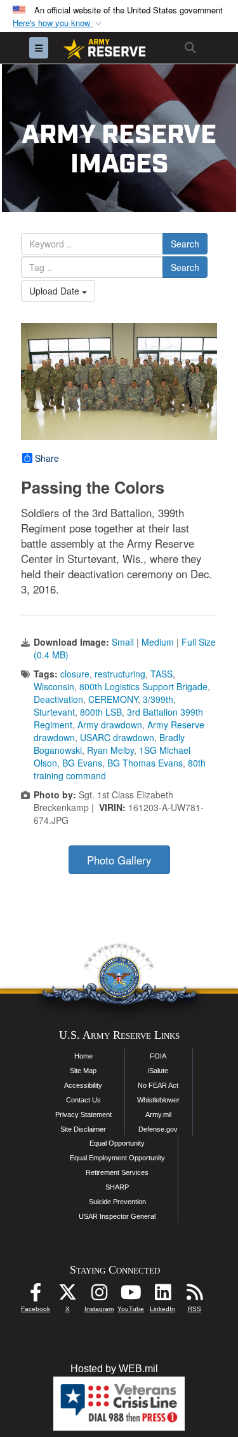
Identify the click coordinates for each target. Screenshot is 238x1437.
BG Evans (82, 762)
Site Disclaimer (83, 1129)
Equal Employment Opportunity (117, 1158)
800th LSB (101, 711)
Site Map (83, 1070)
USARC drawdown (117, 737)
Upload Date (55, 290)
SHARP (117, 1187)
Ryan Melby (110, 750)
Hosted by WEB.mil (114, 1368)
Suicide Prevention (117, 1201)
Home (83, 1056)
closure (74, 673)
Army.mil (158, 1114)
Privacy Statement (83, 1114)
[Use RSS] (194, 1295)
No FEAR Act (158, 1085)
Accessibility (83, 1085)
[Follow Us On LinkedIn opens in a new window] (162, 1295)
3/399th (158, 699)
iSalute (158, 1070)
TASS (161, 673)
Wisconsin (54, 686)
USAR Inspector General (117, 1216)
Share (47, 458)
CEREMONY (113, 699)
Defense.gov (158, 1129)
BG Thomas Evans (145, 762)
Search (185, 243)
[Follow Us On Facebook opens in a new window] (35, 1295)
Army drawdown (109, 724)
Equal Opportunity (117, 1143)
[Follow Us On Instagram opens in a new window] (99, 1295)
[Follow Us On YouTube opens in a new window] (131, 1295)
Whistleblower (158, 1100)
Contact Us (83, 1100)
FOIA (158, 1056)
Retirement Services (117, 1172)
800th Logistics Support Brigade (143, 686)
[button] (58, 23)
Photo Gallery (119, 860)
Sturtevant (54, 711)
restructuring (120, 673)
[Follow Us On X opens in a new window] (67, 1295)
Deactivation (58, 699)
